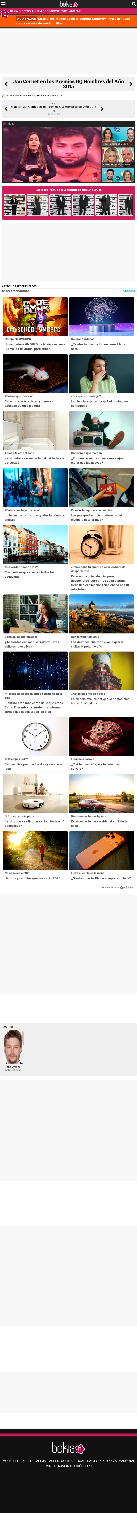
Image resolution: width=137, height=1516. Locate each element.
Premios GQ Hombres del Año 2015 (58, 11)
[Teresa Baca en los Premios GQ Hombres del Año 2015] (37, 205)
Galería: (68, 190)
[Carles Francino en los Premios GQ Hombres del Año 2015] (83, 205)
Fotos (26, 11)
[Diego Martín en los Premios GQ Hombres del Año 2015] (15, 205)
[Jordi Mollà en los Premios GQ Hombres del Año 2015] (106, 205)
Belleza (20, 1461)
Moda (7, 1461)
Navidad (64, 1466)
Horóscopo (82, 1466)
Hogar (80, 1461)
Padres (53, 1461)
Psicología (108, 1461)
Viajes (51, 1466)
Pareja (40, 1461)
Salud (92, 1461)
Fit (30, 1461)
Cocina (67, 1461)
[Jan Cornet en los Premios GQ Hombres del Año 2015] (60, 205)
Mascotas (127, 1461)
